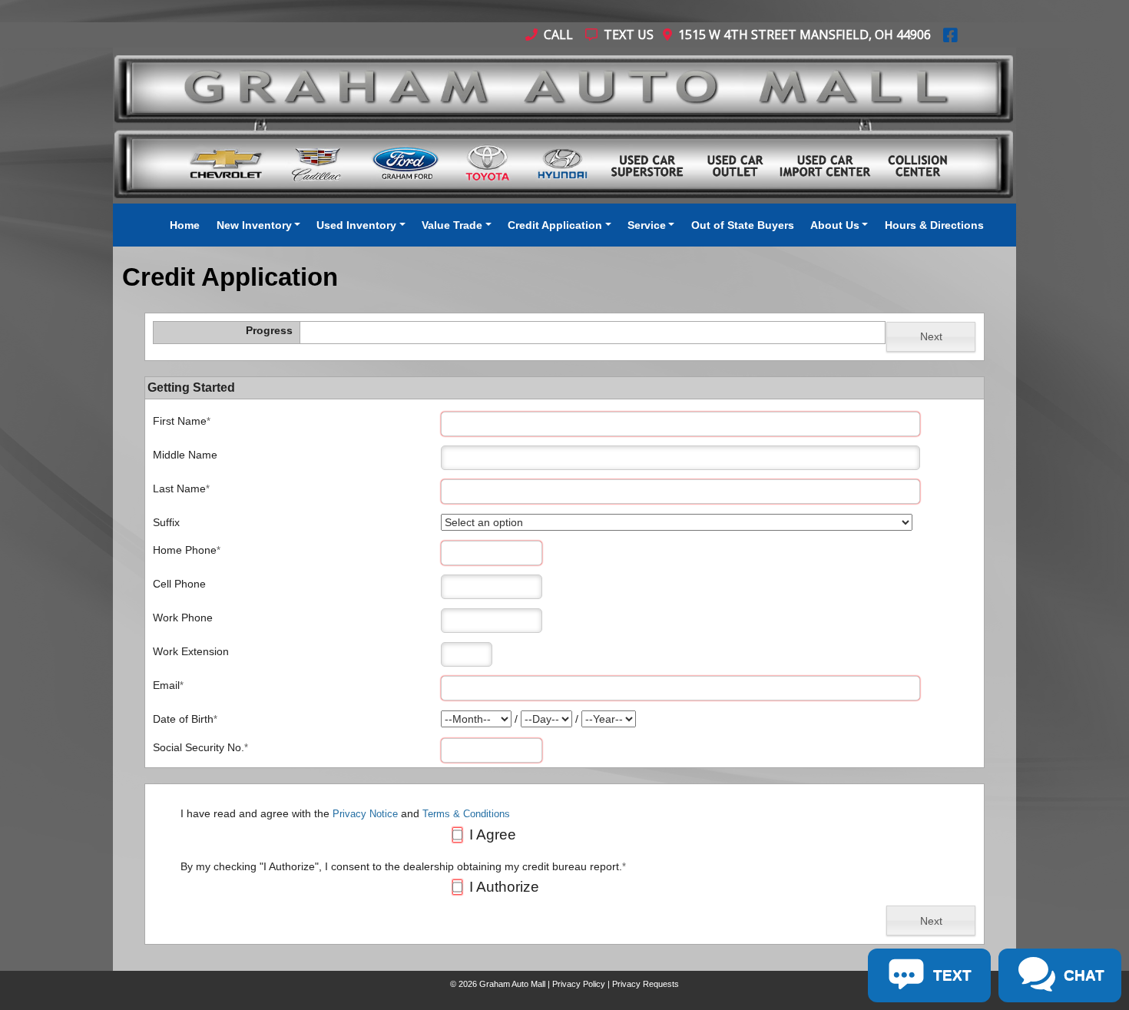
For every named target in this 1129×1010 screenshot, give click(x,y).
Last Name (181, 488)
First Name (181, 421)
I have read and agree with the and (345, 814)
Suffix (166, 522)
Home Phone (186, 550)
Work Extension (191, 651)
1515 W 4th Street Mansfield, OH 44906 (801, 34)
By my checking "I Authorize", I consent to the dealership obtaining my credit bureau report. (403, 867)
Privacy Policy (578, 983)
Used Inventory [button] (356, 225)
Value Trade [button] (452, 225)
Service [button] (646, 225)
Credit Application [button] (555, 225)
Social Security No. (200, 747)
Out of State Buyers (742, 225)
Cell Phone (179, 584)
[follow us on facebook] (950, 34)
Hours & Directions (934, 225)
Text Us (627, 34)
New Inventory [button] (254, 225)
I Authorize (502, 887)
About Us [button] (834, 225)
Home (185, 225)
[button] (930, 337)
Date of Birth (185, 719)
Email (168, 685)
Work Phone (183, 617)
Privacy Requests (645, 983)
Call (557, 34)
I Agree (490, 834)
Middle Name (185, 455)
